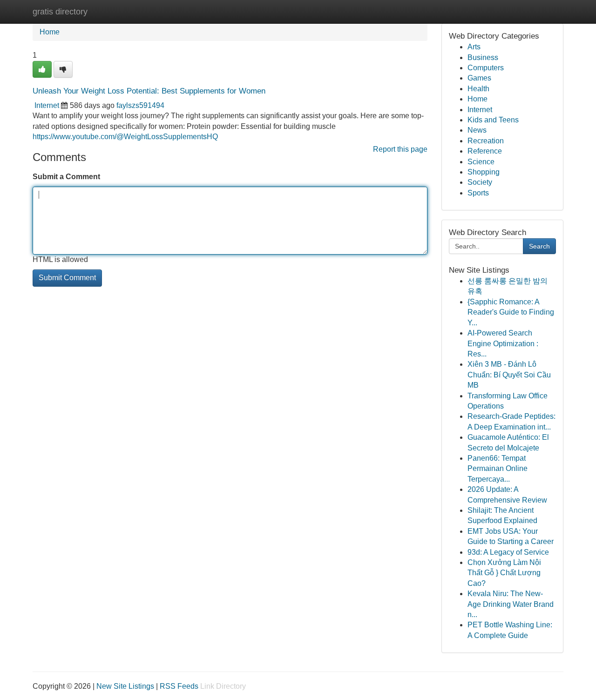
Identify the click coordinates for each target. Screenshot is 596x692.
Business (482, 57)
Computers (485, 68)
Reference (484, 151)
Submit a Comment (66, 177)
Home (50, 32)
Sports (478, 193)
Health (478, 89)
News (477, 130)
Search (539, 246)
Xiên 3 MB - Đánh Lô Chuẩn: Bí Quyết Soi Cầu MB (509, 374)
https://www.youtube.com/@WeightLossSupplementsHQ (125, 137)
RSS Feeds (179, 686)
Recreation (485, 141)
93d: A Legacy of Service (508, 552)
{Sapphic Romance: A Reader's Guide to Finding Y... (510, 312)
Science (480, 162)
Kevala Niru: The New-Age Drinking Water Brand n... (510, 604)
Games (479, 78)
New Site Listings (125, 686)
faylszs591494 (140, 105)
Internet (46, 105)
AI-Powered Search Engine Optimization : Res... (502, 343)
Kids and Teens (493, 120)
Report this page (400, 149)
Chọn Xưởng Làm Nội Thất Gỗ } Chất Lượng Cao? (504, 572)
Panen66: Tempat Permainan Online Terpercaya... (497, 468)
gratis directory (60, 11)
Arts (474, 47)
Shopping (483, 172)
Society (479, 182)
